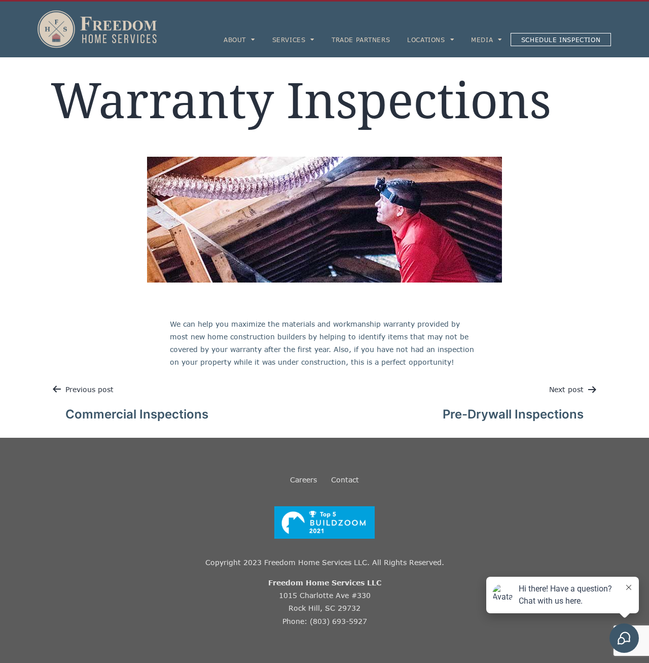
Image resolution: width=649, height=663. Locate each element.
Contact (345, 479)
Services (289, 39)
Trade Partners (361, 39)
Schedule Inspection (560, 39)
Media (482, 39)
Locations (426, 39)
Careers (303, 479)
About (235, 39)
